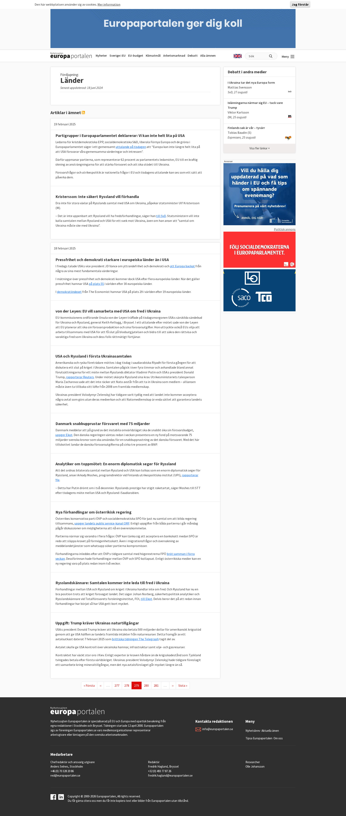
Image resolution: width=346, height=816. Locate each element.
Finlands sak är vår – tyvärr (246, 128)
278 (127, 685)
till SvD (161, 216)
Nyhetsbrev (252, 731)
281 (157, 685)
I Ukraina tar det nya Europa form (251, 82)
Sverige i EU (118, 55)
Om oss (278, 738)
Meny (285, 56)
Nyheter (101, 55)
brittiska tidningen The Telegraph (135, 639)
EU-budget (135, 55)
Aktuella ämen (270, 731)
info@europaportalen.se (217, 729)
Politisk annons (285, 229)
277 (117, 685)
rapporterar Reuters (80, 377)
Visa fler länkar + (259, 148)
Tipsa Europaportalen (258, 738)
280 (147, 685)
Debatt (193, 55)
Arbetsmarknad (174, 55)
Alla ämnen (208, 55)
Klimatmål (153, 55)
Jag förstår (300, 4)
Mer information (109, 4)
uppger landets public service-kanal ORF (101, 523)
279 (138, 685)
